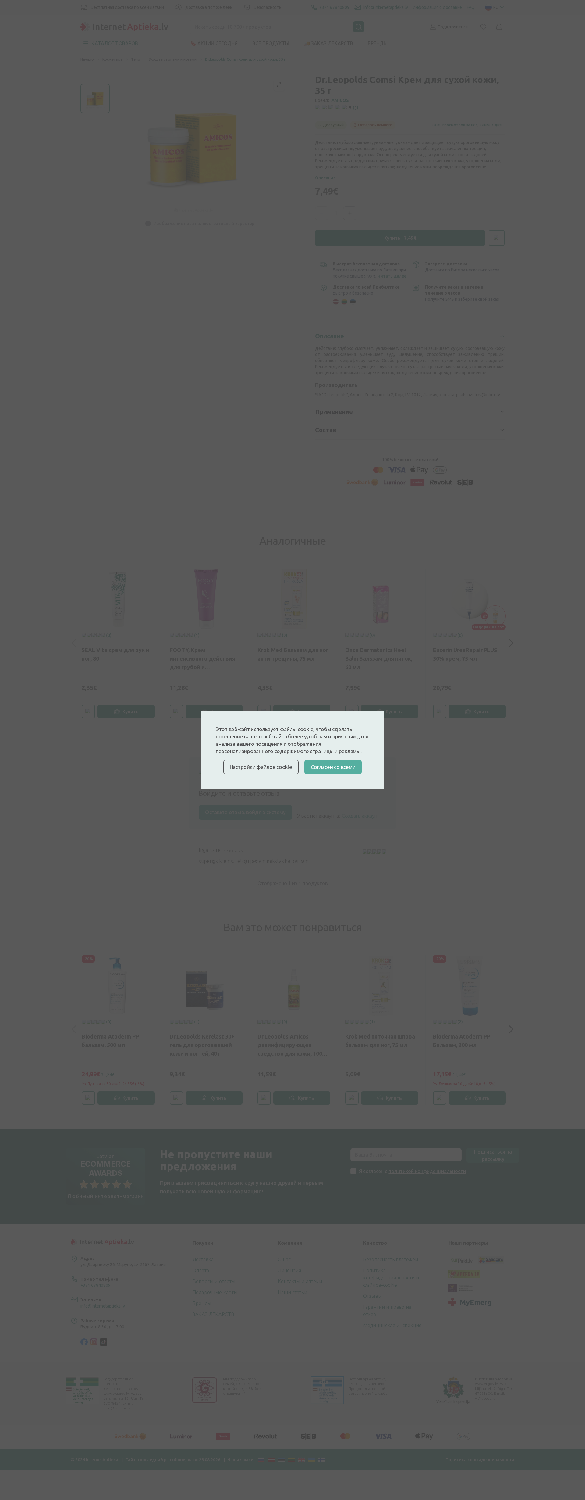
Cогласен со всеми (333, 767)
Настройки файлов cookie (261, 767)
